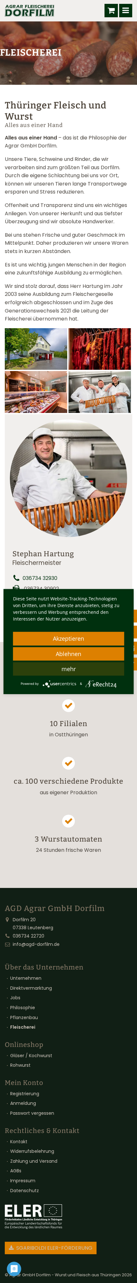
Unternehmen (25, 978)
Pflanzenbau (24, 1017)
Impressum (22, 1180)
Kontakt (18, 1141)
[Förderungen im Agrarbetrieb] (33, 1216)
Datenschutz (24, 1190)
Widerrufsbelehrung (32, 1151)
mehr (68, 669)
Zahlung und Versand (33, 1161)
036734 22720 (28, 936)
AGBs (15, 1171)
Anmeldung (23, 1103)
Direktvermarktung (31, 988)
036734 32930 (40, 578)
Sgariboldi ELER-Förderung (53, 1248)
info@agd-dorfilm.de (36, 944)
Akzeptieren (68, 638)
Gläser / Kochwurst (31, 1055)
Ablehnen (68, 654)
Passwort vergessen (32, 1113)
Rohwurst (20, 1065)
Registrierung (24, 1093)
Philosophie (22, 1007)
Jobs (15, 997)
